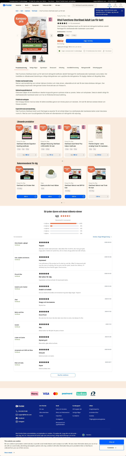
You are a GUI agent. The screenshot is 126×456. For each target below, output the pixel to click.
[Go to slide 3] (34, 58)
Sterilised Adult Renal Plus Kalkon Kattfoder (73, 145)
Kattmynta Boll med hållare (50, 185)
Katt (21, 11)
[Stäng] (122, 11)
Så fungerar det (77, 409)
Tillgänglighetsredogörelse (97, 419)
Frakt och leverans (61, 409)
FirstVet (91, 141)
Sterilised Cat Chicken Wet (25, 185)
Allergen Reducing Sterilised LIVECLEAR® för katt (50, 145)
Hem (17, 11)
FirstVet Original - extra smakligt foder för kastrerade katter (98, 145)
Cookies (91, 416)
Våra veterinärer (43, 412)
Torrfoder (34, 11)
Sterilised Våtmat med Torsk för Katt (98, 186)
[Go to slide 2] (26, 58)
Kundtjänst (76, 416)
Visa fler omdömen (63, 375)
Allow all (111, 442)
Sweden (88, 435)
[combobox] (84, 5)
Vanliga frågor (77, 412)
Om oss (41, 409)
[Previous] (17, 35)
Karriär (41, 416)
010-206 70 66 (22, 411)
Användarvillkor (93, 412)
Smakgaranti (59, 419)
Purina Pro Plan (61, 16)
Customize (110, 447)
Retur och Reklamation (63, 412)
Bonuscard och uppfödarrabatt (60, 423)
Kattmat (27, 11)
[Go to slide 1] (19, 58)
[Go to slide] (62, 161)
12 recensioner (75, 23)
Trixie (42, 183)
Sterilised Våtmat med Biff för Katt (74, 186)
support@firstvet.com (100, 1)
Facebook (21, 418)
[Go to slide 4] (41, 58)
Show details (8, 452)
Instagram (21, 422)
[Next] (51, 35)
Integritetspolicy (94, 409)
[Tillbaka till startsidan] (7, 5)
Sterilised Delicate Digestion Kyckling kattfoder (26, 145)
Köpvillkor (59, 416)
